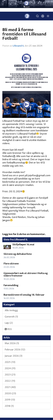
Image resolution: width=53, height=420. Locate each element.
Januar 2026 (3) (13, 355)
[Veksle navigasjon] (48, 16)
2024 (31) (10, 368)
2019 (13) (10, 399)
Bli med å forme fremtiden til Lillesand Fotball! (24, 34)
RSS (9, 329)
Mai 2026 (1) (12, 343)
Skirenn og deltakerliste (18, 254)
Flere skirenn (11, 263)
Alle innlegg (11, 310)
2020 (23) (10, 393)
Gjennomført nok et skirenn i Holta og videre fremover (26, 274)
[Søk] (37, 16)
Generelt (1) (11, 316)
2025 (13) (10, 362)
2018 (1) (9, 406)
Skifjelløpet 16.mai (23, 244)
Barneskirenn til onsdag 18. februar (24, 294)
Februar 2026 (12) (15, 349)
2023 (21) (10, 374)
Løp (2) (9, 323)
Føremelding (11, 285)
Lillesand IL (18, 45)
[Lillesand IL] (26, 4)
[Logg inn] (42, 16)
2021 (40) (10, 387)
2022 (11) (10, 381)
